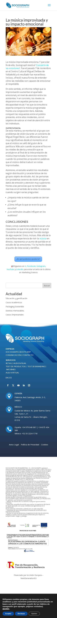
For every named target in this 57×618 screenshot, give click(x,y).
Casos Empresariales (15, 314)
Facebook (31, 266)
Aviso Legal (14, 444)
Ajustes (34, 614)
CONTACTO (28, 355)
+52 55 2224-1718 (29, 433)
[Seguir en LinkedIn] (24, 385)
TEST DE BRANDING (36, 366)
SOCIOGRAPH (12, 352)
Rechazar (21, 614)
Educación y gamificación (16, 298)
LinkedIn (19, 269)
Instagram (41, 266)
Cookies (44, 444)
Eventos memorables (15, 310)
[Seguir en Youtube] (18, 385)
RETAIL (9, 363)
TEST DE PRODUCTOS (15, 366)
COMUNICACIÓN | (14, 355)
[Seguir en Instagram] (29, 385)
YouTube (10, 269)
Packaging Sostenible (15, 306)
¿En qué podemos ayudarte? (28, 259)
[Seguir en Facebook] (8, 385)
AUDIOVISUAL (20, 363)
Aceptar (8, 614)
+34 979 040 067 (29, 427)
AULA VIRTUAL (12, 372)
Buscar (47, 285)
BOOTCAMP (25, 352)
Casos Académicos (14, 302)
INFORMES (11, 369)
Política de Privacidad (30, 444)
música (42, 238)
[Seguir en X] (13, 385)
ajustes (6, 609)
